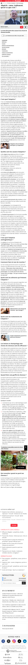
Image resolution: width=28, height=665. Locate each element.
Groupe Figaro (12, 648)
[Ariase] (7, 663)
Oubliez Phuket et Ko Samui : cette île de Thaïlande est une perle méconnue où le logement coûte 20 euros (12, 595)
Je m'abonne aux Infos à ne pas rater (15, 35)
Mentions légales (5, 648)
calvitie (4, 242)
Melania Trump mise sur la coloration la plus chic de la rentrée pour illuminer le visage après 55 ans (14, 617)
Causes (3, 43)
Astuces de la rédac (7, 580)
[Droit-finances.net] (20, 657)
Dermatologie (20, 3)
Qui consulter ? (5, 56)
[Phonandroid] (20, 663)
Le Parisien (23, 77)
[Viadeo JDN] (20, 660)
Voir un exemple (22, 578)
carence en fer (9, 170)
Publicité (17, 645)
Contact (13, 645)
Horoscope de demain (7, 628)
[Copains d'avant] (7, 660)
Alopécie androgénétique (8, 45)
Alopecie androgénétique (9, 525)
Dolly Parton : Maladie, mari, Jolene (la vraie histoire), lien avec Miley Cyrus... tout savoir (13, 601)
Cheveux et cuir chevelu (10, 530)
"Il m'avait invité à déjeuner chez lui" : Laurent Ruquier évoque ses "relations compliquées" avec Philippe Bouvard (13, 611)
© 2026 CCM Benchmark (21, 648)
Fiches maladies (11, 3)
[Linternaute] (7, 657)
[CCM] (7, 655)
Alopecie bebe (6, 523)
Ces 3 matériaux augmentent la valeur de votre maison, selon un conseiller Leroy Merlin (14, 605)
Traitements (5, 50)
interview (8, 84)
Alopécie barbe (6, 519)
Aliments (4, 49)
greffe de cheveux (16, 408)
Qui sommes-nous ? (7, 645)
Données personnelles (6, 647)
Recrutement (22, 645)
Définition (4, 42)
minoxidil (4, 333)
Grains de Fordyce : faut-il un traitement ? (13, 570)
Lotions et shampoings (7, 52)
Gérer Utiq (24, 647)
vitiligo (24, 95)
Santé (4, 578)
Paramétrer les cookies (16, 647)
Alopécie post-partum (8, 516)
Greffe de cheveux (6, 54)
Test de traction (5, 47)
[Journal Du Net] (20, 655)
